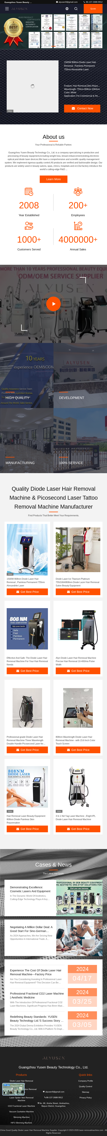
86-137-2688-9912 (94, 2)
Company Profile (85, 1081)
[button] (42, 46)
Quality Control (85, 1086)
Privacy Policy (86, 1097)
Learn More (53, 179)
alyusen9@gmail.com (68, 2)
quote (93, 9)
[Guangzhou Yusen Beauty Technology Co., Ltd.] (19, 8)
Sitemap (85, 1092)
